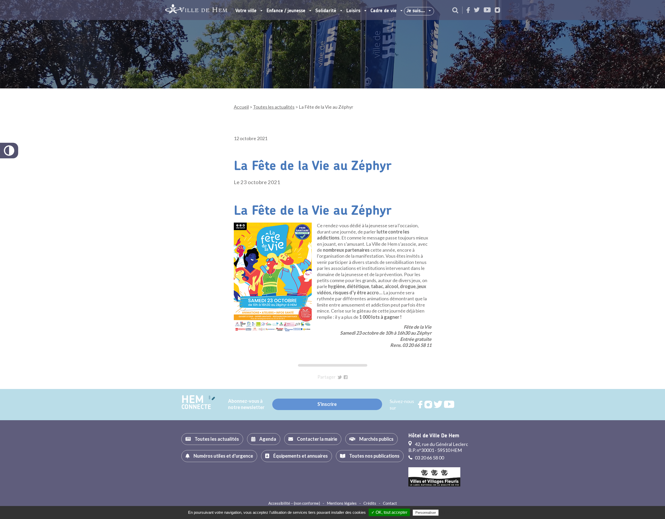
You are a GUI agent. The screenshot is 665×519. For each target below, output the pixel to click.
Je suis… (416, 11)
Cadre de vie (383, 11)
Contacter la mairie (317, 439)
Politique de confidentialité (461, 512)
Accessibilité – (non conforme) (294, 503)
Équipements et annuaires (300, 456)
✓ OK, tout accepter (389, 512)
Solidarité (325, 11)
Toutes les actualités (274, 107)
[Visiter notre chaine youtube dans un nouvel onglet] (487, 10)
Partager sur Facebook (346, 377)
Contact (390, 503)
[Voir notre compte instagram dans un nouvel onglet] (497, 10)
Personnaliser (425, 513)
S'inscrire (327, 404)
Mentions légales (342, 503)
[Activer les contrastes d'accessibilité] (9, 150)
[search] (455, 10)
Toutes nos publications (374, 456)
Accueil (241, 107)
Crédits (369, 503)
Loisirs (353, 11)
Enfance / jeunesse (286, 11)
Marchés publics (376, 439)
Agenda (267, 439)
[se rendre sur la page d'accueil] (196, 10)
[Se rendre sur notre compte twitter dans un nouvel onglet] (477, 10)
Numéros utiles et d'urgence (223, 456)
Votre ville (245, 11)
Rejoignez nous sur (420, 404)
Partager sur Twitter (340, 377)
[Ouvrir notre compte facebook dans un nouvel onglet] (468, 10)
